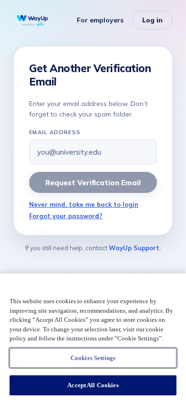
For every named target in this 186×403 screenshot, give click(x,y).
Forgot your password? (66, 216)
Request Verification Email (92, 182)
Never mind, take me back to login (83, 204)
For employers (100, 20)
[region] (93, 338)
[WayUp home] (32, 20)
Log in (152, 20)
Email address (55, 132)
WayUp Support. (135, 248)
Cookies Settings (93, 357)
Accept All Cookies (92, 385)
